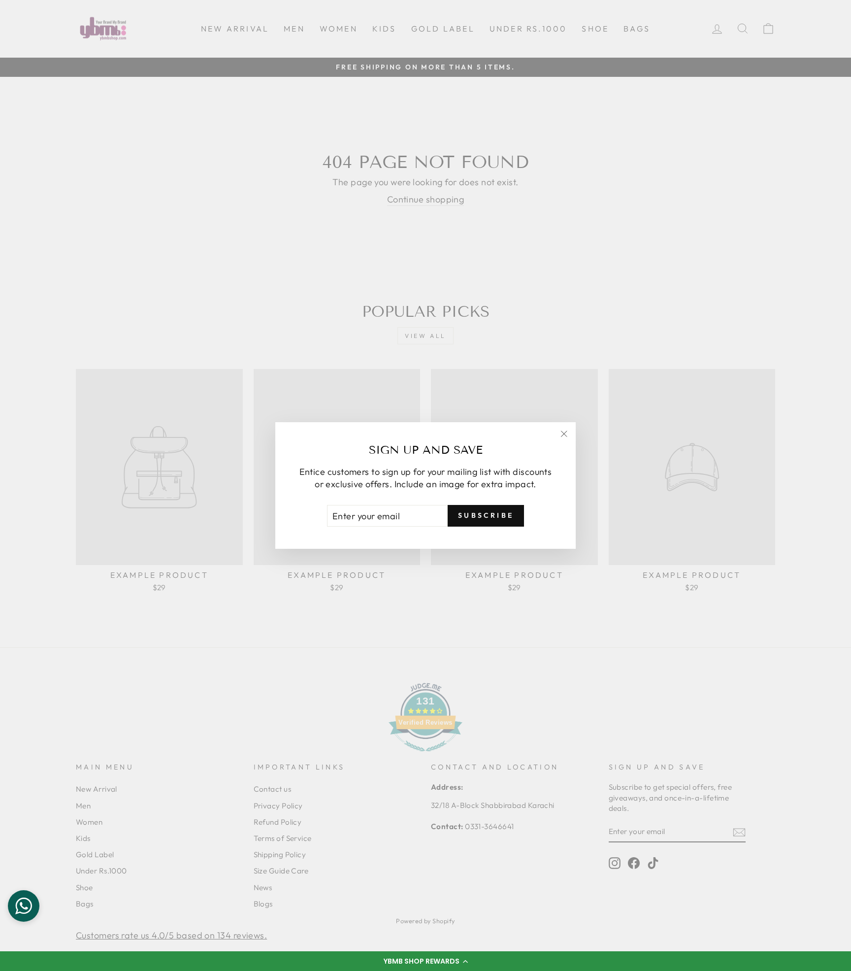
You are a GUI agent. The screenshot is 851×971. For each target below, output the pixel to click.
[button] (425, 961)
